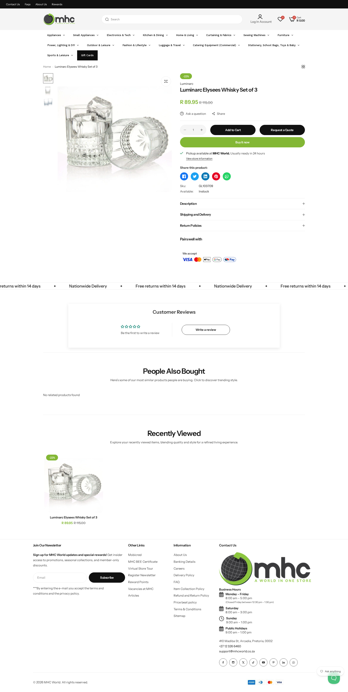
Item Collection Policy (189, 589)
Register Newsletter (142, 575)
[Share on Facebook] (184, 176)
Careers (179, 568)
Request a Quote (282, 130)
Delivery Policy (184, 575)
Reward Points (138, 582)
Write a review (206, 330)
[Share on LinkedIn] (205, 176)
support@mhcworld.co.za (237, 651)
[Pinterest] (273, 662)
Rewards (57, 4)
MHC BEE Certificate (142, 562)
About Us (41, 4)
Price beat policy (185, 602)
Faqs (27, 4)
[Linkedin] (284, 662)
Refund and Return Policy (191, 595)
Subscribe (107, 577)
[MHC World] (59, 19)
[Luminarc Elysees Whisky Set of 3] (73, 482)
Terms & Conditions (187, 609)
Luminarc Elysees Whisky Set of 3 (73, 517)
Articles (133, 595)
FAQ (177, 582)
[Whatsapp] (294, 662)
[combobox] (172, 19)
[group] (114, 132)
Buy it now (242, 142)
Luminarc (186, 84)
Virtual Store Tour (140, 568)
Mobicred (135, 555)
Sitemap (179, 616)
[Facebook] (223, 662)
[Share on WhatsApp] (227, 176)
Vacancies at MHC (140, 589)
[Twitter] (243, 662)
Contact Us (13, 4)
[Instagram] (233, 662)
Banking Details (184, 562)
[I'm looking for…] (107, 19)
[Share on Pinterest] (216, 176)
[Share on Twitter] (195, 176)
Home (47, 66)
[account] (261, 16)
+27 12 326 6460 (230, 646)
